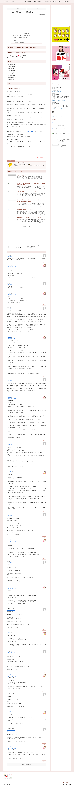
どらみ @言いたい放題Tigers (20, 162)
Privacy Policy (67, 782)
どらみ (9, 265)
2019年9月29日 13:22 (11, 610)
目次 (25, 33)
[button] (69, 22)
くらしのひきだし (30, 131)
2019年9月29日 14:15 (12, 633)
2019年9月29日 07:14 (11, 256)
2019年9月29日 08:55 (11, 308)
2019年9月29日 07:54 (11, 284)
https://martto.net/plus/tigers (25, 165)
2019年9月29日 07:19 (12, 266)
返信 (44, 262)
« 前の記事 (17, 8)
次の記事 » (36, 8)
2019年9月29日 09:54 (12, 398)
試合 (15, 40)
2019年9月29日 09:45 (12, 338)
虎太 (8, 442)
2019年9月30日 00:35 (11, 730)
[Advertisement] (26, 23)
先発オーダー (16, 38)
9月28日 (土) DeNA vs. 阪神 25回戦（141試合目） (22, 35)
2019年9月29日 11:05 (10, 515)
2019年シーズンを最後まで (20, 42)
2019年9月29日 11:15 (12, 541)
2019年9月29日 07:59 (12, 294)
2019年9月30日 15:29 (12, 713)
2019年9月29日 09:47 (11, 444)
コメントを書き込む (26, 764)
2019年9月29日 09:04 (11, 380)
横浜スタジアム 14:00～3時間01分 (20, 37)
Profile (63, 782)
